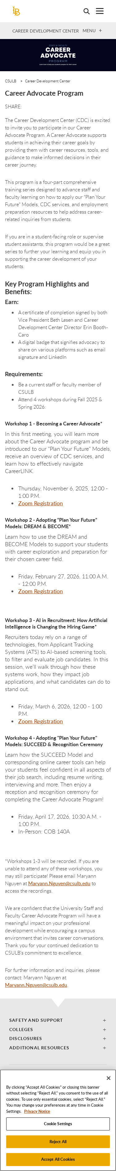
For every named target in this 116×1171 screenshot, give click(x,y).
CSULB (10, 80)
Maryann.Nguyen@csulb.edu (59, 883)
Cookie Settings (58, 1123)
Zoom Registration (40, 503)
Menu (89, 30)
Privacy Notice (37, 1111)
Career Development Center (45, 31)
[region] (58, 1120)
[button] (58, 1020)
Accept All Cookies (58, 1159)
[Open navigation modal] (97, 11)
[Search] (83, 11)
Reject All (58, 1141)
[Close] (108, 1078)
